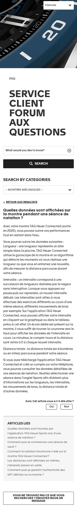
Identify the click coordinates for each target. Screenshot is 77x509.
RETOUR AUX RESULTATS (21, 202)
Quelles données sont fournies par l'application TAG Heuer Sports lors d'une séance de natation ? (34, 433)
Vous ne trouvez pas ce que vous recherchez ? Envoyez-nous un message (38, 498)
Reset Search (69, 150)
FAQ (12, 78)
